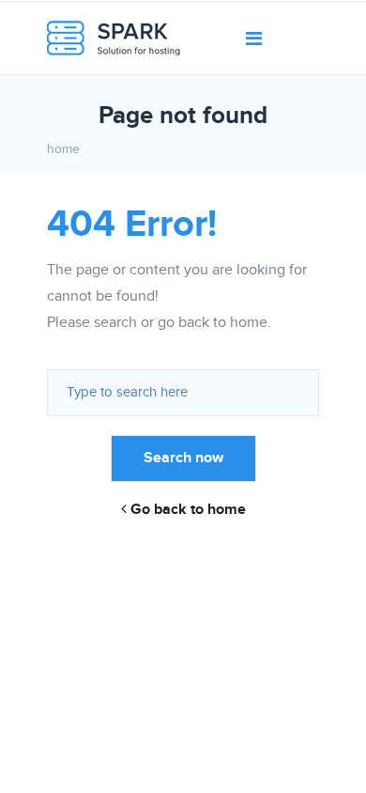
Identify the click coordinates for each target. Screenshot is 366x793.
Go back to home (186, 510)
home (63, 149)
